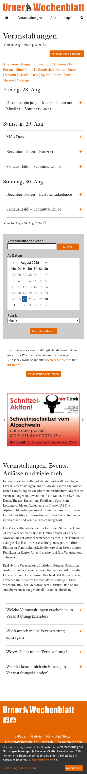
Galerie (36, 736)
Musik (23, 75)
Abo (53, 17)
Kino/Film (23, 69)
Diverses (60, 64)
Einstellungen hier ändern (19, 768)
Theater (8, 80)
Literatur (9, 75)
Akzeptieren (74, 768)
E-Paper (21, 736)
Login (68, 17)
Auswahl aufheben (43, 331)
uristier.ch (14, 365)
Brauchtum (43, 64)
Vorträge (23, 80)
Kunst (60, 69)
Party (34, 75)
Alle (6, 64)
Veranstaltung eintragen (66, 54)
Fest (72, 64)
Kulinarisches (44, 69)
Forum (8, 69)
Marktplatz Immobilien (21, 742)
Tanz (67, 75)
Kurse (72, 69)
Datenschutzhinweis (40, 760)
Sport (57, 75)
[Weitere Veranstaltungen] (45, 45)
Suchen (68, 247)
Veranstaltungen (30, 17)
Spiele (45, 75)
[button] (9, 419)
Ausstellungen (22, 64)
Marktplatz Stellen (59, 736)
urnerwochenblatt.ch (58, 360)
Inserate (48, 742)
